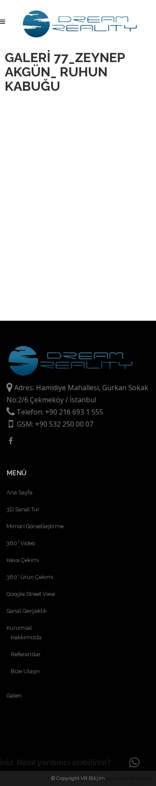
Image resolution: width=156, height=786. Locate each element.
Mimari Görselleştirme (35, 526)
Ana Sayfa (19, 492)
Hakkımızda (26, 637)
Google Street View (30, 594)
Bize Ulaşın (25, 671)
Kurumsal (19, 628)
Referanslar (26, 654)
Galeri (14, 695)
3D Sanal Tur (22, 509)
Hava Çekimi (22, 560)
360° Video (20, 543)
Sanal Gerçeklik (26, 611)
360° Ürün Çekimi (29, 577)
